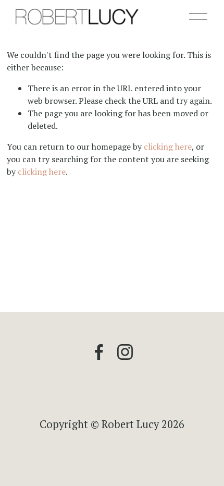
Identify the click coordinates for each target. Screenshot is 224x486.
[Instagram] (125, 352)
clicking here (168, 146)
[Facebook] (99, 352)
